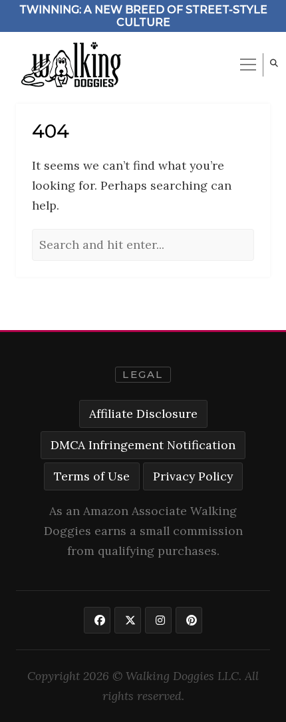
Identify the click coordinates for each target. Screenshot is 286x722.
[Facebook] (97, 620)
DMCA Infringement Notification (143, 444)
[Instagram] (158, 620)
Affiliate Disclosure (143, 413)
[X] (127, 620)
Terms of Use (92, 476)
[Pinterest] (189, 620)
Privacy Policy (193, 476)
